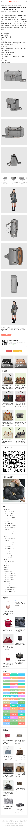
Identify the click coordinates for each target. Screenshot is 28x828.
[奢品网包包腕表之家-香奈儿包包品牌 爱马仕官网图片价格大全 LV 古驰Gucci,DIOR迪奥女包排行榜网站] (14, 2)
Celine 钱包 (9, 515)
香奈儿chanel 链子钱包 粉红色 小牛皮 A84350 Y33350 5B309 (8, 742)
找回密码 (10, 821)
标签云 (14, 821)
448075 (14, 705)
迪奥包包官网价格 (14, 724)
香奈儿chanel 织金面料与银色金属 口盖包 (8, 807)
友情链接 (3, 821)
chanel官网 (14, 717)
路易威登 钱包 (10, 579)
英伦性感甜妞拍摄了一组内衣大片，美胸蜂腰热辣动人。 (20, 603)
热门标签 (12, 823)
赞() (8, 351)
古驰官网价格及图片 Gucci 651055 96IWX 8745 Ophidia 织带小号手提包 (7, 387)
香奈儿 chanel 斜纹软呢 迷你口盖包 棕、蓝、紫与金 (20, 789)
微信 (7, 821)
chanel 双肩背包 (14, 696)
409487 (21, 705)
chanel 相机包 (14, 684)
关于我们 (25, 820)
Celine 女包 (9, 513)
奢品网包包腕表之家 (9, 5)
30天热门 (3, 820)
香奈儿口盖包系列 (21, 721)
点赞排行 (7, 823)
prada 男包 (9, 561)
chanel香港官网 (14, 703)
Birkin (8, 553)
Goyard (5, 536)
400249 (6, 684)
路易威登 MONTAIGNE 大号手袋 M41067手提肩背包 (20, 759)
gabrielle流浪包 (14, 709)
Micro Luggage (14, 681)
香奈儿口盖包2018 (6, 681)
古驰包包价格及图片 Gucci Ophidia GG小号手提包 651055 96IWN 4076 (20, 441)
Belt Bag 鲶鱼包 (10, 511)
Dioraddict (6, 708)
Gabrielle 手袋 (10, 591)
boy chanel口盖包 (21, 675)
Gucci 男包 (9, 544)
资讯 (5, 569)
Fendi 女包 (9, 532)
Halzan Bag (9, 555)
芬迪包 (14, 711)
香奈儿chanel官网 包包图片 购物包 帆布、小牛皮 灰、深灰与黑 (20, 662)
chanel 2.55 (9, 584)
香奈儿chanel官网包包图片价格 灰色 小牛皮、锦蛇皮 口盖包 (20, 742)
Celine (5, 509)
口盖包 (21, 681)
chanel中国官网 (21, 703)
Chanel (21, 684)
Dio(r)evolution (14, 720)
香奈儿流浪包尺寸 (6, 699)
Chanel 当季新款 (10, 587)
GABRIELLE (14, 693)
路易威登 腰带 (10, 577)
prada (5, 559)
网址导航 (16, 823)
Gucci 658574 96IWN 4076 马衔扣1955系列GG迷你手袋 (20, 423)
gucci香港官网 (21, 690)
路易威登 (6, 571)
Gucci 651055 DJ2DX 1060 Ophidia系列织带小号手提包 (7, 405)
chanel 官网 (21, 678)
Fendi (5, 529)
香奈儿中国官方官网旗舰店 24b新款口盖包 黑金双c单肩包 (8, 776)
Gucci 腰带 (9, 546)
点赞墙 (25, 821)
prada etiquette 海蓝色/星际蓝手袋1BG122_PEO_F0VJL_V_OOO (8, 758)
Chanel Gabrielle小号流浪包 (6, 721)
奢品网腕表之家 (15, 11)
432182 (6, 714)
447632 (21, 711)
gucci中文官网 (14, 678)
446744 (14, 714)
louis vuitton (6, 687)
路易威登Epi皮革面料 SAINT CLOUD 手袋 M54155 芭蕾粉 (8, 613)
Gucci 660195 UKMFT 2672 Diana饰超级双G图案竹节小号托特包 (7, 423)
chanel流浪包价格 (21, 696)
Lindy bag (9, 557)
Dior (5, 521)
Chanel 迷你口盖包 (14, 699)
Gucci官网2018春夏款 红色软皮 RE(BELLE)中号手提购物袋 (8, 647)
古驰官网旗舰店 (6, 696)
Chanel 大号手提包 (6, 712)
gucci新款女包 (14, 687)
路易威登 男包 (10, 575)
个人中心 (20, 820)
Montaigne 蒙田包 (11, 525)
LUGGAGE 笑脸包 (11, 517)
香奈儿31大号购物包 (21, 724)
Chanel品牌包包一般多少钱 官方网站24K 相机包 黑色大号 (8, 794)
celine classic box (6, 706)
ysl (4, 564)
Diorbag (6, 693)
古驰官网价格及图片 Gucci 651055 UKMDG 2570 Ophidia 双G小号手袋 (20, 387)
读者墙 (20, 823)
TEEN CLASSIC (10, 519)
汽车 (5, 565)
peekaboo (6, 678)
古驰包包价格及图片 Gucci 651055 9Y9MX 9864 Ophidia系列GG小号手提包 (20, 405)
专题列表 (11, 820)
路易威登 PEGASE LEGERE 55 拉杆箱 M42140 (20, 643)
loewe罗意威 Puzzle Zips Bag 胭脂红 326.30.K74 (8, 630)
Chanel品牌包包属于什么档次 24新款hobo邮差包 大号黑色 (20, 630)
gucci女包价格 (6, 690)
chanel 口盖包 (6, 675)
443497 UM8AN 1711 (6, 334)
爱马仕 (21, 714)
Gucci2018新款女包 (6, 718)
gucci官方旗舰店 (6, 703)
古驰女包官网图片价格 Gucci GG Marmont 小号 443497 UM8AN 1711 (13, 329)
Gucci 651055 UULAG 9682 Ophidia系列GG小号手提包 (7, 441)
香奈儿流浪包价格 (21, 718)
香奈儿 (5, 581)
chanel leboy (9, 585)
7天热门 (7, 820)
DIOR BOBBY (10, 523)
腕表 (5, 567)
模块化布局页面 (20, 821)
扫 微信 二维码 (17, 351)
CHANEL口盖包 (21, 687)
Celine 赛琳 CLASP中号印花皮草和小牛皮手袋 (20, 775)
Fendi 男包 (9, 533)
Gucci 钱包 (9, 548)
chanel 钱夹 (9, 589)
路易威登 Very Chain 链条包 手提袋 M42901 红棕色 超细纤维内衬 (8, 665)
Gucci (15, 5)
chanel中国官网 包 (21, 709)
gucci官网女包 (14, 690)
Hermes (6, 551)
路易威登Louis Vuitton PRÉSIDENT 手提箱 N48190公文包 (20, 811)
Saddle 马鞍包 (10, 527)
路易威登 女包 (10, 573)
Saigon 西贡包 (10, 538)
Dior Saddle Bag (6, 724)
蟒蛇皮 (21, 699)
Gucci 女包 (20, 5)
